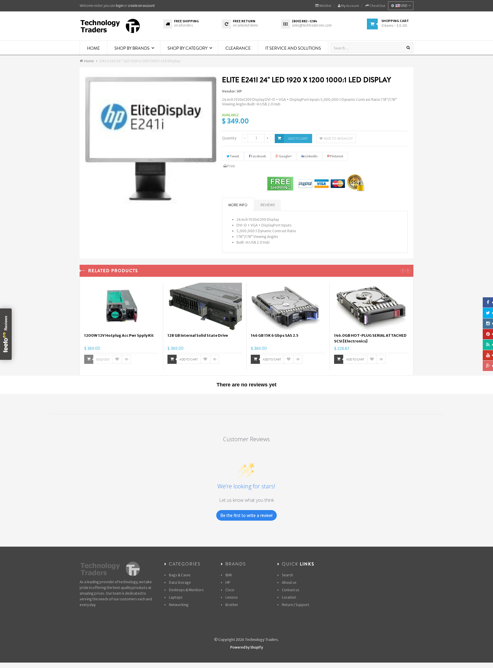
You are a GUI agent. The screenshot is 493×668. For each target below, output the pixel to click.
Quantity (229, 138)
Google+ (285, 156)
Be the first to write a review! (246, 515)
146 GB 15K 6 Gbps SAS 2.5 (274, 335)
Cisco (229, 590)
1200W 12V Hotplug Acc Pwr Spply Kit (119, 335)
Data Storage (180, 582)
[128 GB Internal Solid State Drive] (204, 307)
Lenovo (231, 597)
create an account (141, 5)
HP (239, 91)
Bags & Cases (180, 575)
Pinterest (336, 156)
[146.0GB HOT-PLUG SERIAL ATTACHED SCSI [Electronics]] (371, 307)
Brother (231, 605)
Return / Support (295, 605)
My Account (349, 6)
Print (231, 166)
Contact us (290, 590)
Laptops (176, 597)
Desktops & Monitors (186, 590)
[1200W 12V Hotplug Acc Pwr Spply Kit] (121, 307)
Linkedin (311, 156)
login (120, 5)
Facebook (258, 156)
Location (289, 597)
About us (289, 582)
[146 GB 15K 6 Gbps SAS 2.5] (288, 307)
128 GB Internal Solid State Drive (197, 335)
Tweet (234, 156)
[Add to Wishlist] (117, 359)
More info (237, 205)
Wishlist (325, 6)
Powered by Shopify (246, 647)
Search (287, 575)
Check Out (377, 6)
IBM (228, 575)
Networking (179, 605)
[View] (126, 359)
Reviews (267, 205)
